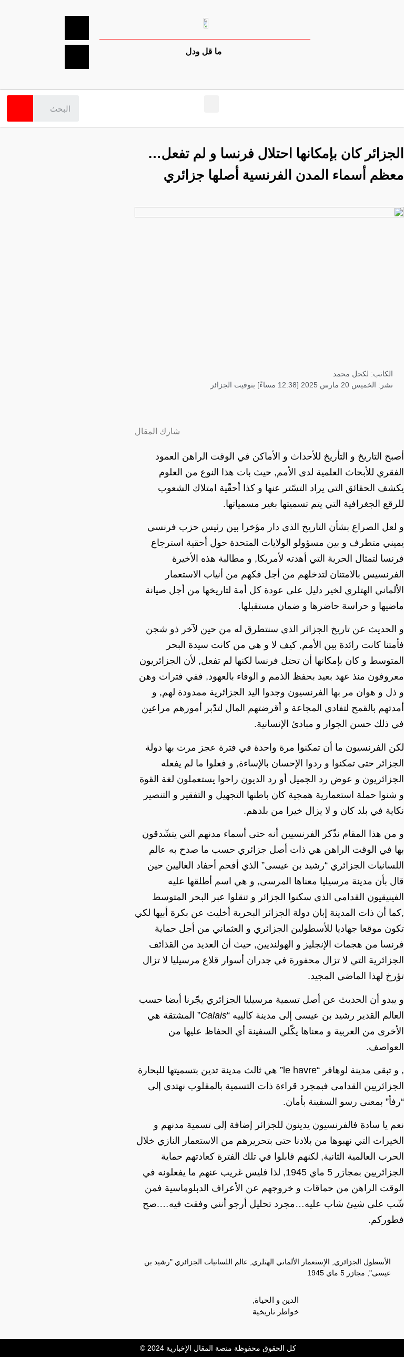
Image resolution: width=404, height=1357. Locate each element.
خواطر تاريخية (275, 1311)
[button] (211, 104)
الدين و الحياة (277, 1299)
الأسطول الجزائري (362, 1262)
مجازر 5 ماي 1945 (336, 1273)
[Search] (20, 108)
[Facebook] (77, 28)
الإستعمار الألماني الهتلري (291, 1262)
